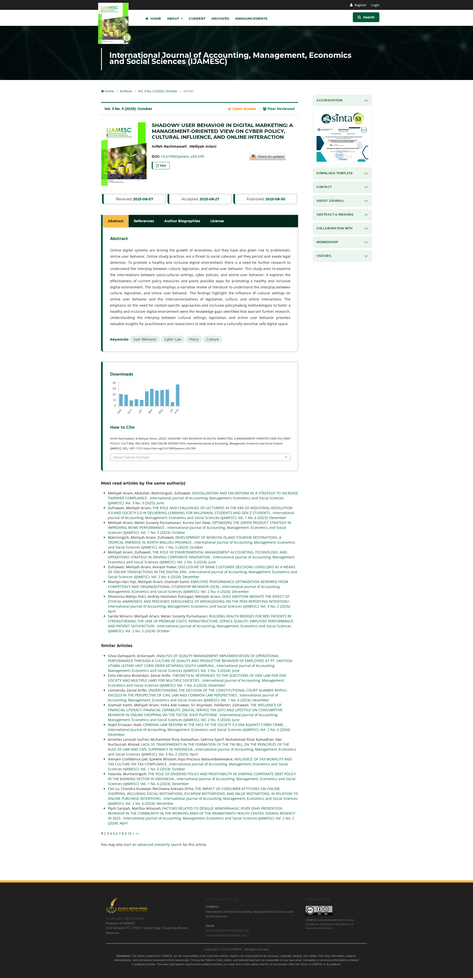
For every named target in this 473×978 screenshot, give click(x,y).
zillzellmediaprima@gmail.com (226, 935)
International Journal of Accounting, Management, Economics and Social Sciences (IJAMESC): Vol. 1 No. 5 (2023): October (201, 545)
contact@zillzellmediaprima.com (227, 930)
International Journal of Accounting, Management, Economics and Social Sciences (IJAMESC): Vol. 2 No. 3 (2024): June (201, 559)
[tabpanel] (200, 290)
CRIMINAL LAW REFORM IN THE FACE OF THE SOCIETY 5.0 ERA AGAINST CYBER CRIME (213, 724)
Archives (220, 18)
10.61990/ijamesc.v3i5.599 (182, 156)
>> (137, 833)
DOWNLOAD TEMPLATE (335, 173)
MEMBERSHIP (327, 242)
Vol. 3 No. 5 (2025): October (157, 91)
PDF (162, 165)
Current (197, 18)
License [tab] (217, 221)
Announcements (251, 18)
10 (130, 833)
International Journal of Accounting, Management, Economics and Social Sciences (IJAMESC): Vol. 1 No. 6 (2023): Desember (201, 515)
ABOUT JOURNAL (330, 200)
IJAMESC (236, 949)
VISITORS (324, 255)
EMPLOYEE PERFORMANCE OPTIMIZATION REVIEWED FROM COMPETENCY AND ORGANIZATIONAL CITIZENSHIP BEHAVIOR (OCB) (198, 584)
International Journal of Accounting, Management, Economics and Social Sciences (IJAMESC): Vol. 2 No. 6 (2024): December (194, 589)
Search (368, 17)
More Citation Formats (131, 457)
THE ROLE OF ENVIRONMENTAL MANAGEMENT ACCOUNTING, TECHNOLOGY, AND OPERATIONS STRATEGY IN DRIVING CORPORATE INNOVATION (197, 554)
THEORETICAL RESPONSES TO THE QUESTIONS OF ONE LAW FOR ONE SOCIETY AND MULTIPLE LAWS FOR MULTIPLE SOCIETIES (197, 678)
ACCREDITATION (329, 100)
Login (375, 5)
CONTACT (324, 187)
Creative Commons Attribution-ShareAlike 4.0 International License (329, 924)
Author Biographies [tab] (182, 221)
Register (360, 5)
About (173, 18)
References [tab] (144, 221)
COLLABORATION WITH (335, 228)
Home (155, 18)
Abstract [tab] (115, 221)
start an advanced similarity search (153, 844)
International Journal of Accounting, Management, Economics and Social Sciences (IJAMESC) (230, 58)
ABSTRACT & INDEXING (335, 214)
